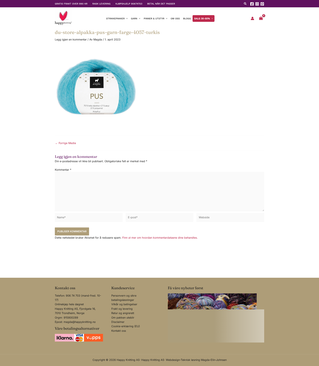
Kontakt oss (118, 330)
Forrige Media (65, 143)
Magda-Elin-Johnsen (214, 360)
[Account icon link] (252, 18)
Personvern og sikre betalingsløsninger (123, 298)
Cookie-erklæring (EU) (125, 326)
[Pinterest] (262, 4)
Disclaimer (117, 322)
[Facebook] (252, 4)
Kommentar (63, 169)
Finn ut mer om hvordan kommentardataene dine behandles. (160, 237)
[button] (245, 4)
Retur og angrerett (122, 313)
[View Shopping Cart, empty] (261, 18)
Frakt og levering (122, 308)
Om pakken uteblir (122, 317)
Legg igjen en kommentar (71, 39)
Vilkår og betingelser (124, 304)
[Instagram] (257, 4)
